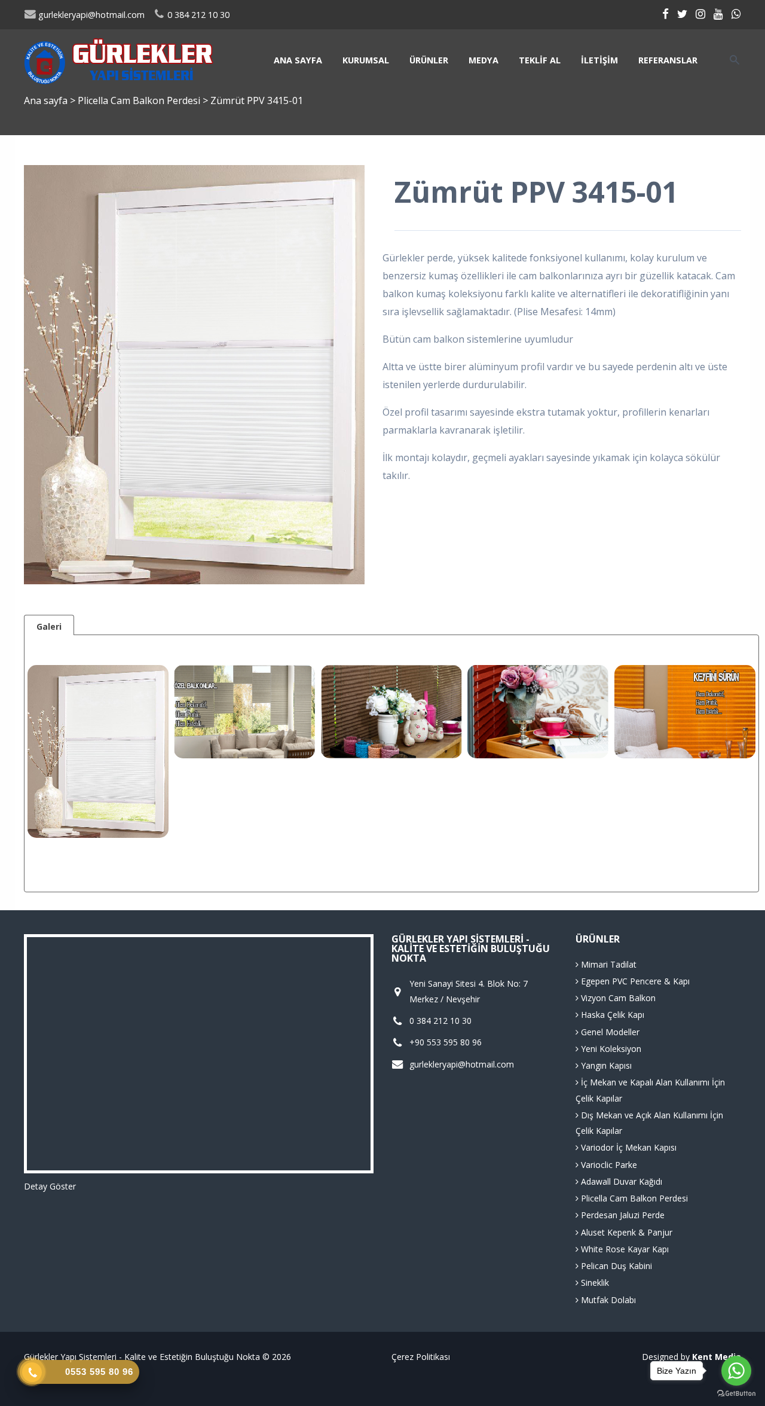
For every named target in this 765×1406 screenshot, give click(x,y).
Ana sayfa (298, 60)
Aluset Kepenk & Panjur (625, 1232)
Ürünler (428, 60)
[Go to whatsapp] (736, 1371)
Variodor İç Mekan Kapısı (628, 1147)
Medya (483, 60)
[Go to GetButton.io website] (736, 1394)
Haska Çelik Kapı (611, 1014)
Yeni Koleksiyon (610, 1048)
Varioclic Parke (608, 1164)
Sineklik (594, 1282)
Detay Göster (50, 1186)
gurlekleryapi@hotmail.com (90, 14)
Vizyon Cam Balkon (617, 998)
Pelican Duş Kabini (615, 1265)
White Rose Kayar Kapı (624, 1249)
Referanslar (667, 60)
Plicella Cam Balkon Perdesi (140, 100)
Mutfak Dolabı (607, 1300)
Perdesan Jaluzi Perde (622, 1215)
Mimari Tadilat (608, 964)
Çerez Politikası (420, 1356)
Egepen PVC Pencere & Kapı (634, 981)
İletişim (599, 60)
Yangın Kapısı (605, 1065)
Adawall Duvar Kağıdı (620, 1181)
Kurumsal (365, 60)
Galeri (49, 626)
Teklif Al (540, 60)
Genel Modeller (609, 1032)
